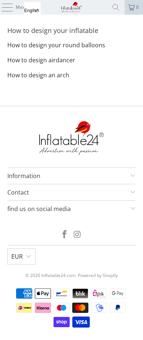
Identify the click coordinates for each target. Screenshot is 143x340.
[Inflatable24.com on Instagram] (77, 234)
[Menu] (3, 7)
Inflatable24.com (58, 275)
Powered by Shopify (98, 275)
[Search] (116, 7)
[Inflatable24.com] (71, 7)
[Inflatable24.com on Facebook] (64, 234)
